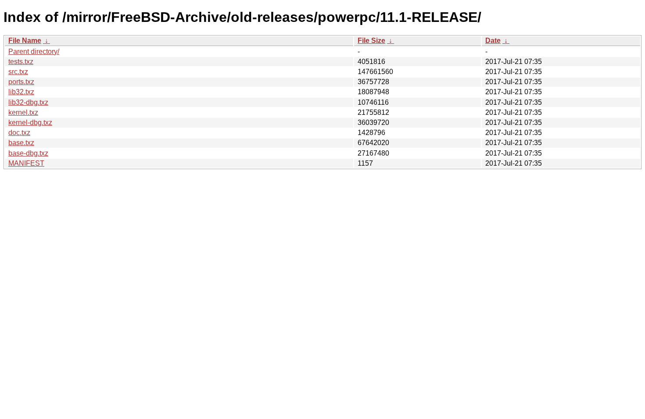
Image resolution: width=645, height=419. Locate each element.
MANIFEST (26, 163)
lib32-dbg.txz (28, 102)
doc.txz (19, 132)
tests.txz (20, 61)
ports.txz (21, 81)
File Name (24, 40)
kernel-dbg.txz (30, 122)
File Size (371, 40)
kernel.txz (23, 112)
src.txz (18, 71)
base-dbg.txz (28, 153)
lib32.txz (21, 92)
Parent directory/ (33, 51)
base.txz (21, 142)
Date (493, 40)
